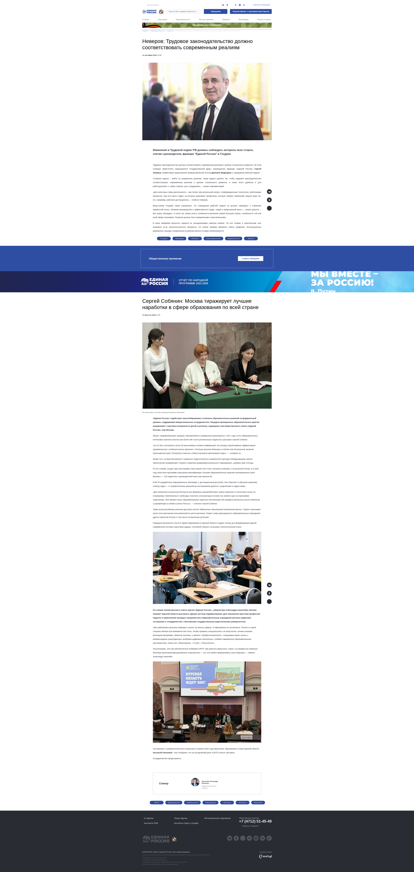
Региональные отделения (217, 818)
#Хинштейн (258, 802)
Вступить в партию (264, 19)
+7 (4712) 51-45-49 (255, 821)
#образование (210, 802)
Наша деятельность (183, 19)
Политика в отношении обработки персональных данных (164, 862)
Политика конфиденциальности (154, 860)
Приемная (226, 19)
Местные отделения (206, 19)
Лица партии (162, 19)
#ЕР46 (156, 802)
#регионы (227, 802)
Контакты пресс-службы (186, 823)
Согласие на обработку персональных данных (160, 864)
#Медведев (179, 238)
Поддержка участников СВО (207, 25)
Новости (170, 31)
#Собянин (242, 802)
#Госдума (163, 238)
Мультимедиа (243, 19)
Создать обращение (250, 259)
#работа (251, 238)
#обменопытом (192, 802)
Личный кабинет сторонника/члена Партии (251, 11)
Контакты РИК (151, 823)
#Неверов (195, 238)
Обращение (216, 11)
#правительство (234, 238)
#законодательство (213, 238)
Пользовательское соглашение (154, 858)
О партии (145, 19)
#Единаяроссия (174, 802)
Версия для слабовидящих (261, 5)
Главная (145, 31)
